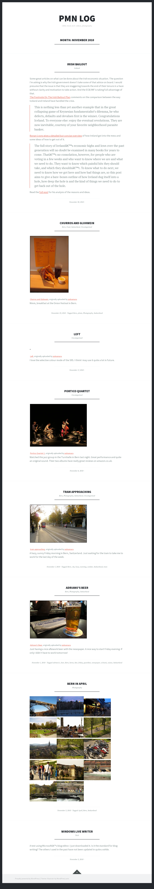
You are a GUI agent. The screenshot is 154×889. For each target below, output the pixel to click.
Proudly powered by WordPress (27, 878)
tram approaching (37, 549)
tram (105, 567)
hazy (77, 567)
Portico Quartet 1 (37, 453)
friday (80, 662)
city (73, 567)
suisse (110, 662)
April (80, 810)
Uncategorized (86, 227)
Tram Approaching (77, 492)
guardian (87, 662)
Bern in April (77, 684)
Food (68, 227)
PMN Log (77, 18)
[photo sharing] (49, 291)
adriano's (56, 662)
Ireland (77, 68)
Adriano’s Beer (77, 588)
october (90, 567)
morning (83, 567)
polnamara (72, 299)
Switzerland (75, 227)
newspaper (96, 662)
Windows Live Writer (77, 831)
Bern (64, 227)
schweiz (104, 662)
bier (76, 662)
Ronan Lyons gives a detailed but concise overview (56, 135)
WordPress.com (63, 878)
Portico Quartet (77, 391)
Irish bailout (77, 64)
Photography (88, 313)
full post (43, 192)
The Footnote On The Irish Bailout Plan (50, 97)
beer (62, 662)
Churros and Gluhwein (77, 223)
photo (80, 313)
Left (77, 334)
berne (72, 662)
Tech (77, 835)
